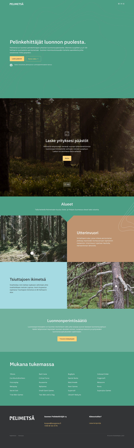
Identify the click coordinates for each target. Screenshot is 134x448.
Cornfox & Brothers (17, 378)
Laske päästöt (17, 59)
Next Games (73, 386)
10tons (12, 374)
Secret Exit (14, 390)
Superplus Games (104, 390)
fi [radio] (123, 3)
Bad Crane (43, 374)
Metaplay (13, 386)
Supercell (71, 390)
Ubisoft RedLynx (74, 395)
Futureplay (14, 382)
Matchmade (72, 382)
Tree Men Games (16, 395)
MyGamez (43, 386)
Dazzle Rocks (73, 378)
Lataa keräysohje (95, 423)
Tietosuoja (21, 435)
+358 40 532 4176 (51, 426)
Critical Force (44, 378)
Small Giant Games (46, 390)
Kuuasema (43, 382)
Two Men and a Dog (47, 395)
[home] (16, 4)
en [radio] (121, 3)
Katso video (32, 59)
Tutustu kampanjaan (67, 339)
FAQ (68, 184)
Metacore (101, 382)
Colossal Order (103, 374)
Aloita (67, 158)
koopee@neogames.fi (52, 423)
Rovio (99, 386)
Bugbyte (71, 374)
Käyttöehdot (13, 435)
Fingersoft (101, 378)
